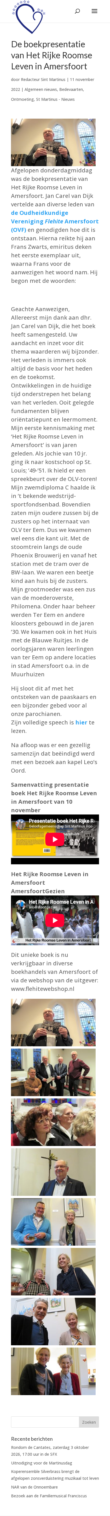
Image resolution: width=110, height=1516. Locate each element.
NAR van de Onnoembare (34, 1487)
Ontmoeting (22, 99)
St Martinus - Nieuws (55, 99)
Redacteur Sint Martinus (43, 79)
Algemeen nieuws (41, 89)
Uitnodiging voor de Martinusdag (41, 1463)
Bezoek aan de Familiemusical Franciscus (49, 1495)
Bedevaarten (71, 89)
